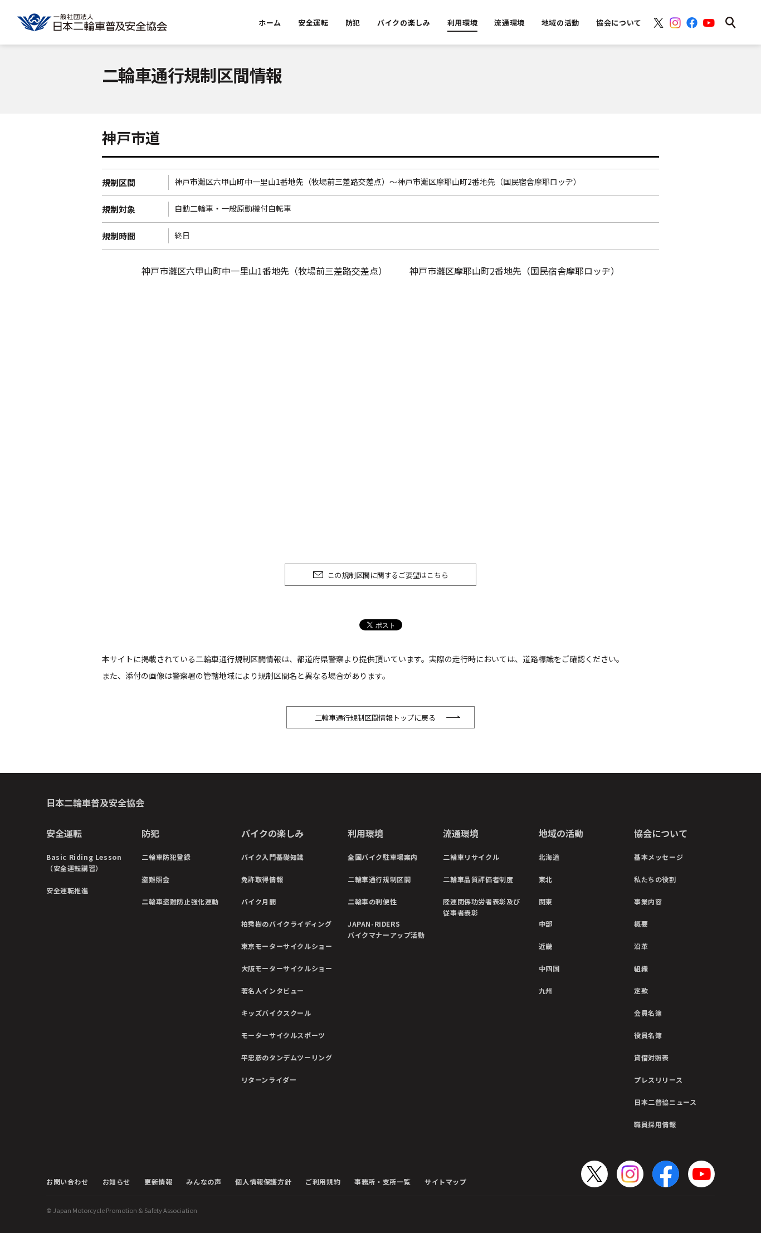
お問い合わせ (67, 1181)
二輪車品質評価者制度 (478, 879)
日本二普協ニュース (665, 1102)
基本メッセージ (658, 857)
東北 (546, 879)
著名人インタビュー (272, 990)
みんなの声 (203, 1181)
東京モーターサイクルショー (287, 946)
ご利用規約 (322, 1181)
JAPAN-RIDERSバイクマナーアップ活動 (386, 929)
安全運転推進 (67, 890)
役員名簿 (648, 1035)
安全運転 (64, 833)
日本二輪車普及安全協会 (95, 802)
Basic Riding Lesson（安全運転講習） (83, 862)
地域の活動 (561, 833)
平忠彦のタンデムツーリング (287, 1057)
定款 (641, 990)
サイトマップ (446, 1181)
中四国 (549, 968)
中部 (546, 923)
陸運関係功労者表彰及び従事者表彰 (481, 907)
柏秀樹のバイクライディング (286, 923)
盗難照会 (155, 879)
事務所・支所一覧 (382, 1181)
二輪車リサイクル (471, 857)
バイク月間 (258, 901)
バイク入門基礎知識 (272, 857)
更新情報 (158, 1181)
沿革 (641, 946)
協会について (660, 833)
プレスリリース (658, 1079)
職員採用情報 (655, 1124)
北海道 (549, 857)
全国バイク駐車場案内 (383, 857)
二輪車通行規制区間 (379, 879)
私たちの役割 (655, 879)
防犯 (150, 833)
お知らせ (116, 1181)
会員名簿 (648, 1012)
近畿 (546, 946)
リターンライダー (269, 1079)
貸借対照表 (651, 1057)
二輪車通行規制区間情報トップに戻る (375, 717)
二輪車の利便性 (372, 901)
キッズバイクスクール (276, 1012)
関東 (546, 901)
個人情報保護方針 (263, 1181)
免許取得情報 (262, 879)
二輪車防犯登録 (166, 857)
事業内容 (648, 901)
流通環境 (461, 833)
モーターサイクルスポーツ (283, 1035)
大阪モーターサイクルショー (287, 968)
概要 (641, 923)
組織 (641, 968)
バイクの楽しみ (272, 833)
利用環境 (365, 833)
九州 (546, 990)
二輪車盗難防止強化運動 (180, 901)
